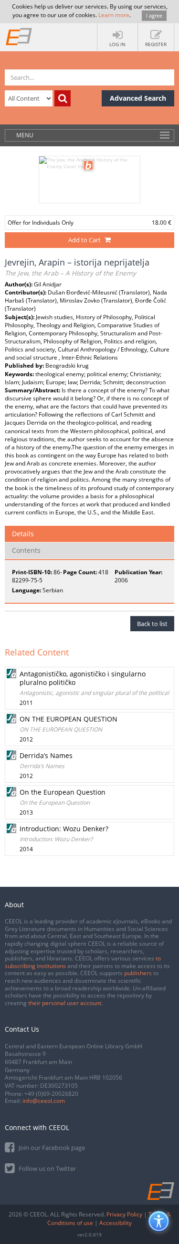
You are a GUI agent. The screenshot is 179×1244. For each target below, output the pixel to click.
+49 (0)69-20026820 (51, 1094)
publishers (138, 973)
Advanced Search (138, 98)
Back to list (152, 623)
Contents (26, 550)
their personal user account (64, 1003)
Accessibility (115, 1223)
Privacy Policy (124, 1214)
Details (23, 533)
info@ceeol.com (43, 1101)
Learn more (113, 15)
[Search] (62, 98)
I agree (154, 15)
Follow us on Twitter (46, 1168)
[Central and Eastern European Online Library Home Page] (19, 36)
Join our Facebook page (51, 1147)
